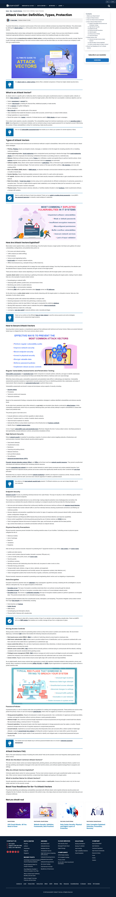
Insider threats (11, 606)
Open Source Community (98, 850)
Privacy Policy (31, 883)
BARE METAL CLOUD (28, 5)
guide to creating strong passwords (60, 195)
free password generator (22, 197)
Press (93, 855)
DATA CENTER (41, 5)
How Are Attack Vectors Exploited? (95, 19)
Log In (112, 1)
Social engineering (28, 153)
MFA (24, 639)
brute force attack (25, 181)
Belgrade (26, 850)
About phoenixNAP (96, 843)
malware (9, 160)
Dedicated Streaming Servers (48, 857)
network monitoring (38, 474)
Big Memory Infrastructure (47, 869)
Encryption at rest (12, 588)
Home (7, 11)
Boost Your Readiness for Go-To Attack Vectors (96, 47)
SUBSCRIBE (97, 60)
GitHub (89, 883)
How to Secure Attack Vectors (94, 21)
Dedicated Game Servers (47, 859)
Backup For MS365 (79, 846)
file (15, 287)
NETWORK (52, 5)
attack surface (18, 28)
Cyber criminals (14, 98)
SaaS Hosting (78, 848)
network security (15, 437)
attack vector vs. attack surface (26, 82)
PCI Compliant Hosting (63, 857)
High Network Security (94, 27)
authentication (37, 711)
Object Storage (61, 848)
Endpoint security (11, 495)
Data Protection (37, 821)
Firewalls (8, 462)
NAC (26, 648)
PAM (31, 653)
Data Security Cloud (63, 843)
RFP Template (96, 883)
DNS (15, 289)
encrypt (23, 101)
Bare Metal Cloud (45, 843)
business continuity (53, 423)
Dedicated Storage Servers (47, 861)
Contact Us (19, 883)
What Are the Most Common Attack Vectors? (97, 40)
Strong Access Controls (94, 33)
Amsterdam (27, 848)
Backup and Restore (80, 843)
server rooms (75, 548)
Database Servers (45, 848)
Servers (44, 841)
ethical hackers (71, 405)
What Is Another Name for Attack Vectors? (98, 44)
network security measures (59, 462)
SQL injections (66, 165)
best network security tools (32, 481)
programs (48, 160)
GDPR (46, 663)
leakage (20, 604)
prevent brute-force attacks (26, 731)
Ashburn (26, 846)
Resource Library (96, 853)
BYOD (60, 519)
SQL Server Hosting (45, 864)
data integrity (15, 600)
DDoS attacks (51, 117)
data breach (15, 103)
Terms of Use (39, 883)
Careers (94, 860)
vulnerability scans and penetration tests (26, 429)
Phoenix (26, 843)
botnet (23, 117)
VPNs (36, 462)
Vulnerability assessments (13, 374)
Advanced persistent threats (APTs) (17, 458)
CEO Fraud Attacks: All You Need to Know (17, 825)
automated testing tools (32, 383)
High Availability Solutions (81, 850)
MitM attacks (32, 169)
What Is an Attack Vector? (93, 16)
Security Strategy (17, 11)
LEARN (60, 5)
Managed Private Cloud (63, 846)
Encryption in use (12, 592)
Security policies (12, 389)
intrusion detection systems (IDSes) (22, 462)
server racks (33, 556)
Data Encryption (92, 32)
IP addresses (50, 289)
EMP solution (24, 620)
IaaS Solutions (95, 846)
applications (45, 162)
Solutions (79, 841)
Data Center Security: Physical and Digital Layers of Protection (71, 826)
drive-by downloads (49, 305)
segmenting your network (18, 467)
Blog (11, 11)
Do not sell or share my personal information (66, 862)
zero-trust (77, 469)
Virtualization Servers (46, 850)
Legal (25, 883)
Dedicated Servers (45, 846)
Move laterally (11, 110)
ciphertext (32, 582)
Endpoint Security (93, 28)
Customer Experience (97, 848)
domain (38, 289)
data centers (64, 548)
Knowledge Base (75, 883)
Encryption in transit (13, 590)
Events (93, 857)
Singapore (26, 853)
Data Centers (63, 821)
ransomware (15, 101)
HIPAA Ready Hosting (63, 855)
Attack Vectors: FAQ (92, 37)
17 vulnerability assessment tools (29, 129)
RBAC (29, 637)
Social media (11, 260)
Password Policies (93, 35)
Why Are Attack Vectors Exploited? (97, 42)
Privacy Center (61, 859)
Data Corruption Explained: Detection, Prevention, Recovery (96, 826)
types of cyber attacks (42, 315)
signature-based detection (72, 505)
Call (108, 1)
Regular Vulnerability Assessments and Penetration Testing (98, 24)
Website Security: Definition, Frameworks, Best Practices (44, 825)
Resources (66, 883)
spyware (13, 106)
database (56, 303)
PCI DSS (39, 663)
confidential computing (32, 592)
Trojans (35, 158)
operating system (75, 121)
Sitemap (56, 883)
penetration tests (28, 374)
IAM (20, 633)
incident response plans (23, 425)
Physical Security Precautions (96, 30)
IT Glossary (83, 883)
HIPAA (35, 663)
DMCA (46, 883)
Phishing (15, 149)
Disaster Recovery (97, 821)
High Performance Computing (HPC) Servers (48, 853)
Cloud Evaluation (79, 853)
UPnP (7, 123)
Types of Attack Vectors (93, 18)
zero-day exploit (19, 310)
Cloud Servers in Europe (46, 866)
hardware (61, 188)
